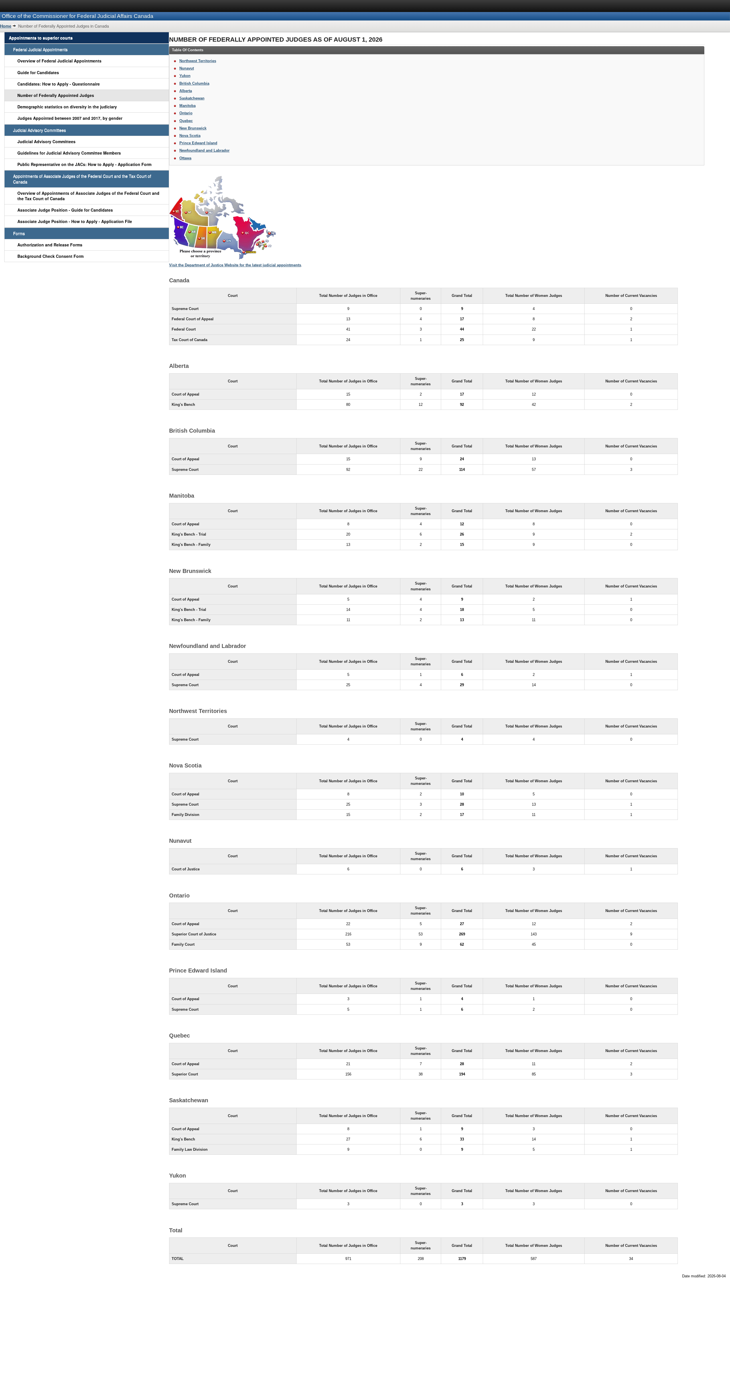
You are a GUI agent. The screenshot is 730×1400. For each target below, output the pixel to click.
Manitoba (187, 106)
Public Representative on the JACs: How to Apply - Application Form (84, 164)
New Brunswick (192, 128)
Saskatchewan (191, 98)
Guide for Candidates (38, 72)
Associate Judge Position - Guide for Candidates (65, 210)
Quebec (186, 121)
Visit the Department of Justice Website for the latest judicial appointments (235, 265)
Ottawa (185, 158)
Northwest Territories (197, 61)
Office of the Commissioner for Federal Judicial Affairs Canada (77, 16)
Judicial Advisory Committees (46, 141)
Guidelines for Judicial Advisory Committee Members (69, 153)
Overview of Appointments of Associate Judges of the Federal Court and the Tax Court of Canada (88, 195)
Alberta (185, 91)
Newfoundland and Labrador (204, 150)
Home (5, 26)
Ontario (185, 113)
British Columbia (194, 83)
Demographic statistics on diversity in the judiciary (67, 107)
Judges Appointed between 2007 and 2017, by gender (69, 118)
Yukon (184, 76)
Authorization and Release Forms (49, 245)
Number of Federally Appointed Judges (55, 95)
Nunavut (186, 68)
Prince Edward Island (198, 143)
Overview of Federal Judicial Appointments (59, 61)
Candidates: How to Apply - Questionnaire (58, 84)
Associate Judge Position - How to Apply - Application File (74, 221)
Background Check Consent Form (50, 256)
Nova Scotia (189, 135)
